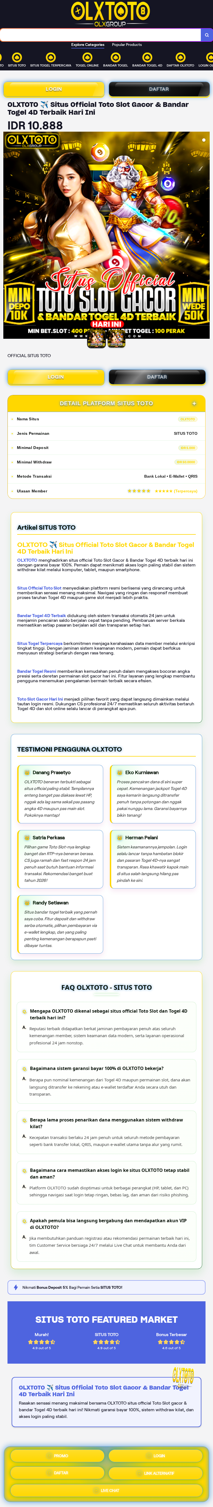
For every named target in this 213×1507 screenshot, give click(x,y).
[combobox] (100, 35)
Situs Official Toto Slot (39, 588)
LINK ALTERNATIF (159, 1474)
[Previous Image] (7, 236)
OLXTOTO (27, 560)
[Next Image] (205, 236)
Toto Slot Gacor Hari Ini (40, 699)
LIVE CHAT (110, 1490)
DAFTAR (159, 89)
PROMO (61, 1456)
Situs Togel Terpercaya (39, 643)
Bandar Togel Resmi (36, 671)
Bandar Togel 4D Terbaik (41, 615)
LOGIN (54, 89)
